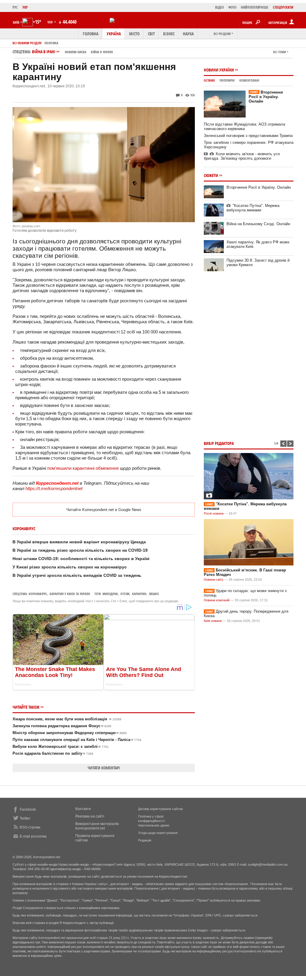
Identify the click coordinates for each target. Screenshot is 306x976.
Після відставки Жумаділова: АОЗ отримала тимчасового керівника (244, 126)
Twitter (25, 818)
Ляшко (154, 593)
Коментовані (249, 80)
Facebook (28, 809)
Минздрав (110, 593)
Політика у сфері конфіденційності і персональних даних (153, 821)
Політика (51, 43)
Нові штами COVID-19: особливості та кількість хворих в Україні (81, 558)
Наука (188, 33)
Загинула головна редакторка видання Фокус (62, 726)
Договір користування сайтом (160, 809)
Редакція (144, 840)
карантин (139, 593)
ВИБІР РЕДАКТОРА (219, 443)
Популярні (227, 80)
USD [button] (50, 22)
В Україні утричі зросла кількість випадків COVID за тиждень (77, 575)
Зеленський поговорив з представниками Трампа (248, 135)
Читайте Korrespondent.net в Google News (103, 509)
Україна (114, 33)
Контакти (83, 809)
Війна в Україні (102, 52)
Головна (90, 33)
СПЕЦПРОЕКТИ (283, 7)
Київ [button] (16, 22)
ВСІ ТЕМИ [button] (279, 52)
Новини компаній (217, 600)
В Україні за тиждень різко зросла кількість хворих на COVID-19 (80, 550)
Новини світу (214, 579)
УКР (25, 7)
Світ (151, 33)
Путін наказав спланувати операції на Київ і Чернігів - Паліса (77, 739)
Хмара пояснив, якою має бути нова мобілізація (67, 719)
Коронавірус (38, 593)
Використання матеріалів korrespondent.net (97, 826)
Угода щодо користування (158, 833)
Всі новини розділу (27, 43)
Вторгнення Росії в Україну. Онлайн (266, 96)
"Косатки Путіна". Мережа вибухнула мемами (253, 207)
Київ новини (213, 621)
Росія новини (214, 513)
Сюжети (211, 175)
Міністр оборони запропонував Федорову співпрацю (70, 733)
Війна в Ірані (72, 51)
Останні (209, 80)
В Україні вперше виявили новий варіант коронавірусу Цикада (79, 541)
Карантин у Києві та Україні (70, 593)
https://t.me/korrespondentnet (53, 488)
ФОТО (232, 7)
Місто (134, 33)
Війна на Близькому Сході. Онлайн (258, 224)
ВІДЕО (219, 7)
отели (124, 593)
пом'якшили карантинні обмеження (83, 468)
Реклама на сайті (89, 816)
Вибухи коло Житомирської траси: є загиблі (61, 746)
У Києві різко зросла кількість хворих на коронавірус (70, 567)
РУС (15, 7)
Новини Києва (75, 52)
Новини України (219, 70)
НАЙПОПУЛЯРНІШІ (254, 7)
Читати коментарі (104, 768)
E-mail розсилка (33, 836)
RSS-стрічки (30, 827)
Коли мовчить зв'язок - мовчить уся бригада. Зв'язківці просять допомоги (242, 156)
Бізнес (169, 33)
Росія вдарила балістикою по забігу (53, 753)
